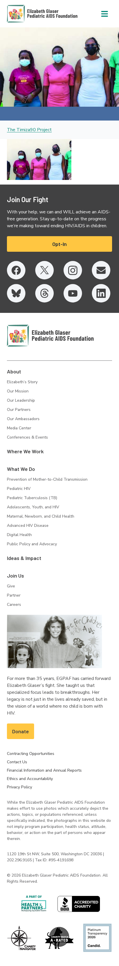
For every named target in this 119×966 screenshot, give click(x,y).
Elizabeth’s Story (22, 382)
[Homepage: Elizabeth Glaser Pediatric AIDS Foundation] (27, 14)
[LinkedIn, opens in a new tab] (101, 293)
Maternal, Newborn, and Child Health (40, 516)
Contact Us (17, 762)
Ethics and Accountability (30, 778)
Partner (14, 595)
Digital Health (19, 534)
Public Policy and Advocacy (32, 544)
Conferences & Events (27, 437)
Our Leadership (21, 400)
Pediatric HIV (19, 488)
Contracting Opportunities (30, 753)
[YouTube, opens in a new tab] (73, 293)
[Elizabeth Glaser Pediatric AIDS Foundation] (50, 335)
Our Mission (18, 391)
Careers (14, 604)
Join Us (15, 575)
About (14, 371)
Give (11, 586)
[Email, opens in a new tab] (101, 270)
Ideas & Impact (24, 558)
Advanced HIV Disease (28, 525)
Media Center (19, 428)
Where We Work (25, 451)
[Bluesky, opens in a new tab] (16, 293)
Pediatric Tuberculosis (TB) (32, 498)
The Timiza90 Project (29, 130)
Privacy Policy (19, 787)
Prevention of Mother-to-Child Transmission (47, 479)
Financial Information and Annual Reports (44, 770)
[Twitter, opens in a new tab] (44, 270)
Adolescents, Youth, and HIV (33, 507)
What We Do (21, 469)
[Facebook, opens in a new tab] (16, 270)
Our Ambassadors (23, 419)
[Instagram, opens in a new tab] (73, 270)
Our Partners (19, 409)
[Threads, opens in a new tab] (44, 293)
